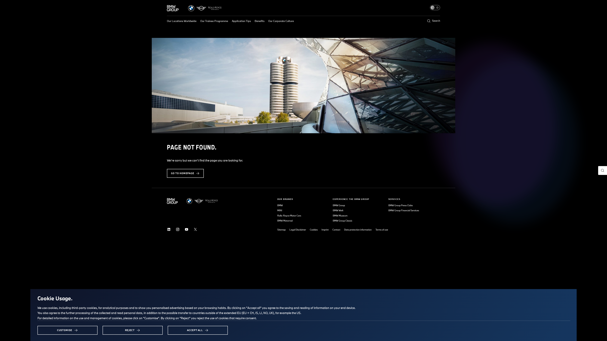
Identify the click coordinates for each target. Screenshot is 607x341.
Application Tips (241, 21)
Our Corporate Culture (281, 21)
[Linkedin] (169, 229)
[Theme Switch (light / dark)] (435, 7)
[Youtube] (186, 229)
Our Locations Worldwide (181, 21)
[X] (195, 229)
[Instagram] (178, 229)
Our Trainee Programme (214, 21)
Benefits (259, 21)
